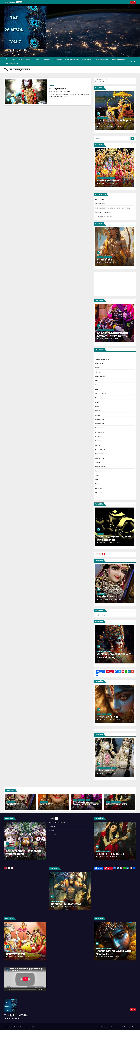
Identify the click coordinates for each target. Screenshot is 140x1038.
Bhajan (97, 367)
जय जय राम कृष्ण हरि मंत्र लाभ (57, 89)
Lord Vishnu (98, 441)
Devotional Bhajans (101, 376)
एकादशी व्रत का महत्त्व (15, 954)
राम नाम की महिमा (104, 259)
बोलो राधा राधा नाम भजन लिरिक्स (103, 212)
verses (97, 497)
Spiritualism (87, 59)
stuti (96, 479)
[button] (131, 61)
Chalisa (97, 372)
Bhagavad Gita (11, 63)
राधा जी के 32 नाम (99, 199)
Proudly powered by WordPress (11, 1026)
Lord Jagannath (100, 428)
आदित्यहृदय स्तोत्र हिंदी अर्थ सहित (103, 216)
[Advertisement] (114, 284)
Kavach (97, 410)
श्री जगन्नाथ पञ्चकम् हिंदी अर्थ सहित (22, 853)
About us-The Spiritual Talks (57, 822)
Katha (97, 406)
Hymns (37, 59)
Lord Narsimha (99, 432)
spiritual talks (65, 91)
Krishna (99, 330)
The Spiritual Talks (16, 50)
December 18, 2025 (113, 807)
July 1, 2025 (102, 262)
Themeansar (34, 1026)
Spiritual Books (102, 59)
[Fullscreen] (44, 989)
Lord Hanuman (99, 423)
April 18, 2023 (103, 660)
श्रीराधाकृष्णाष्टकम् (105, 770)
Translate (105, 81)
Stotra (111, 330)
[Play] (6, 989)
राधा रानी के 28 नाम (100, 203)
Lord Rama (99, 256)
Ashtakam (98, 355)
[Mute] (42, 989)
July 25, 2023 (12, 856)
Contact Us (52, 826)
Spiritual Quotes (71, 59)
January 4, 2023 (103, 542)
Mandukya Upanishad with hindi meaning (113, 538)
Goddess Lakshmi (100, 393)
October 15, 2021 (103, 183)
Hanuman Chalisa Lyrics (65, 903)
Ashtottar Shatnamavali (102, 359)
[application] (25, 979)
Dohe (97, 380)
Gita (106, 117)
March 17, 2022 (11, 956)
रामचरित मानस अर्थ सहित (107, 180)
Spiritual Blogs (24, 59)
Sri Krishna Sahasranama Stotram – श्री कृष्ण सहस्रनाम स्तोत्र (112, 208)
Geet (96, 385)
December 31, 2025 (104, 599)
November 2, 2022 (103, 126)
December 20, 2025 (104, 338)
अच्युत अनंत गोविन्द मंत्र (107, 716)
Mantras (47, 59)
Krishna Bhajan (99, 419)
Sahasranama (105, 330)
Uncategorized (99, 488)
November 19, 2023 (57, 906)
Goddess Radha (100, 398)
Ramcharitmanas (118, 59)
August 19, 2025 (103, 719)
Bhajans (58, 59)
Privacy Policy (53, 834)
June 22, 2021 (54, 91)
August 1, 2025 (102, 773)
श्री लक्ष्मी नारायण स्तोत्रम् (108, 657)
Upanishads (98, 492)
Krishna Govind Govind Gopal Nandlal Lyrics (113, 952)
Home (13, 59)
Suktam (97, 484)
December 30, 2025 (47, 807)
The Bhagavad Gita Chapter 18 (114, 122)
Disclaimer (52, 830)
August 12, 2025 (102, 956)
